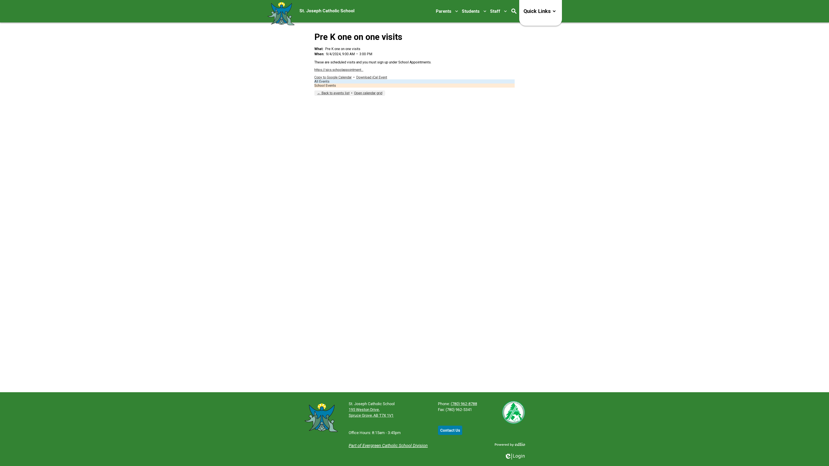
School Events (325, 85)
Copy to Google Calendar (333, 77)
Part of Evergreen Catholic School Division (388, 445)
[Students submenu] (474, 11)
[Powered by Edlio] (510, 444)
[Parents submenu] (447, 11)
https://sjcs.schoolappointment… (338, 70)
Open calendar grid (368, 93)
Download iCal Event (371, 77)
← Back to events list (333, 93)
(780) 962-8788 (464, 403)
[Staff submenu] (498, 11)
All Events (321, 81)
